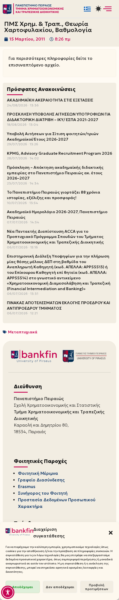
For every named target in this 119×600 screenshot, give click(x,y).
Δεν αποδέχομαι (60, 587)
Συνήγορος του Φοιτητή (43, 493)
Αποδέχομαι (22, 587)
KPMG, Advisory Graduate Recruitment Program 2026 (59, 153)
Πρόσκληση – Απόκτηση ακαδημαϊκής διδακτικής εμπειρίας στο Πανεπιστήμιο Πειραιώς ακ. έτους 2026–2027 (55, 173)
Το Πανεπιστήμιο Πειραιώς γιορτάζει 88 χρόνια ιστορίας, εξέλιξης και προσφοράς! (53, 195)
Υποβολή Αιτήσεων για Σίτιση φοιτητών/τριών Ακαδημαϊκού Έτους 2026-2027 (53, 136)
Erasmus (26, 486)
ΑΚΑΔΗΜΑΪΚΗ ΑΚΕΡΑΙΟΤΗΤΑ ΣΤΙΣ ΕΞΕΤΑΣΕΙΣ (50, 100)
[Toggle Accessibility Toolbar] (8, 592)
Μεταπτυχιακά (22, 332)
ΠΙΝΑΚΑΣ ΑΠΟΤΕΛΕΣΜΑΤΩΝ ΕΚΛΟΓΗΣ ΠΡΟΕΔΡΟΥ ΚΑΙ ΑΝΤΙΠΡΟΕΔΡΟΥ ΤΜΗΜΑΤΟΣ (58, 305)
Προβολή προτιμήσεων (96, 587)
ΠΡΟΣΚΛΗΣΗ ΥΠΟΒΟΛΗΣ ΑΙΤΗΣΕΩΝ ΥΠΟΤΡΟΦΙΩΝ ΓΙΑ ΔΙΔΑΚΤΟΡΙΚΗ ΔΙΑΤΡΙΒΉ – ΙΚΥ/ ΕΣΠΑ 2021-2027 (58, 117)
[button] (110, 532)
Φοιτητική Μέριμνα (38, 473)
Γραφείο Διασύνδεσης (41, 480)
